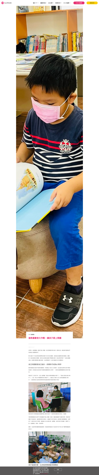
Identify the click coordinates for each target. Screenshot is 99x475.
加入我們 (50, 3)
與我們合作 (58, 3)
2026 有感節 (66, 3)
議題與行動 (43, 3)
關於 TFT (35, 3)
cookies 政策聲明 (44, 473)
